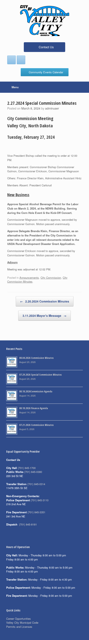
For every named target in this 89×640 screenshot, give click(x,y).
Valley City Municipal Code (22, 622)
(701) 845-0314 (36, 484)
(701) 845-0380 (33, 472)
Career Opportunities (18, 619)
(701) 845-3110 (39, 500)
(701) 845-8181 (28, 524)
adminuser (52, 108)
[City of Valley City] (44, 20)
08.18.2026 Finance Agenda (33, 408)
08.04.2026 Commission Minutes (36, 358)
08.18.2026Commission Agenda (35, 391)
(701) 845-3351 (36, 512)
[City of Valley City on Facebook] (11, 59)
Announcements (29, 278)
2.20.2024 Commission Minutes (44, 301)
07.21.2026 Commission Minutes (36, 425)
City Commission (51, 278)
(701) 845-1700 (27, 468)
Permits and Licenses (19, 627)
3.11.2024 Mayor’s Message (44, 315)
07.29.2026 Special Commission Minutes (40, 374)
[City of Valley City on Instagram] (21, 59)
